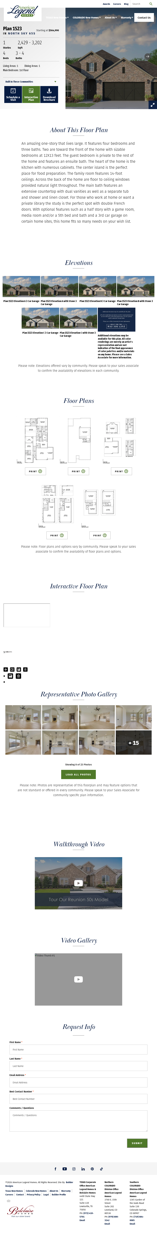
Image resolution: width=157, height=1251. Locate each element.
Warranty (66, 1190)
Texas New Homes (14, 1190)
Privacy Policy (33, 1194)
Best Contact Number (22, 1091)
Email (82, 1220)
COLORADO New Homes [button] (86, 17)
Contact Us (144, 17)
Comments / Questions (22, 1108)
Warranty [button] (126, 17)
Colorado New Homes (36, 1190)
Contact (20, 1194)
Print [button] (33, 471)
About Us (54, 1190)
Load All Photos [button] (78, 774)
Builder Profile (59, 1194)
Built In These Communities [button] (19, 81)
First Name (16, 1042)
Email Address (18, 1075)
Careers (117, 4)
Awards (106, 4)
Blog (126, 4)
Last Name (16, 1058)
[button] (147, 56)
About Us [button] (110, 17)
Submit (137, 1143)
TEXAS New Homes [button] (56, 17)
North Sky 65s (22, 33)
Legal (46, 1194)
